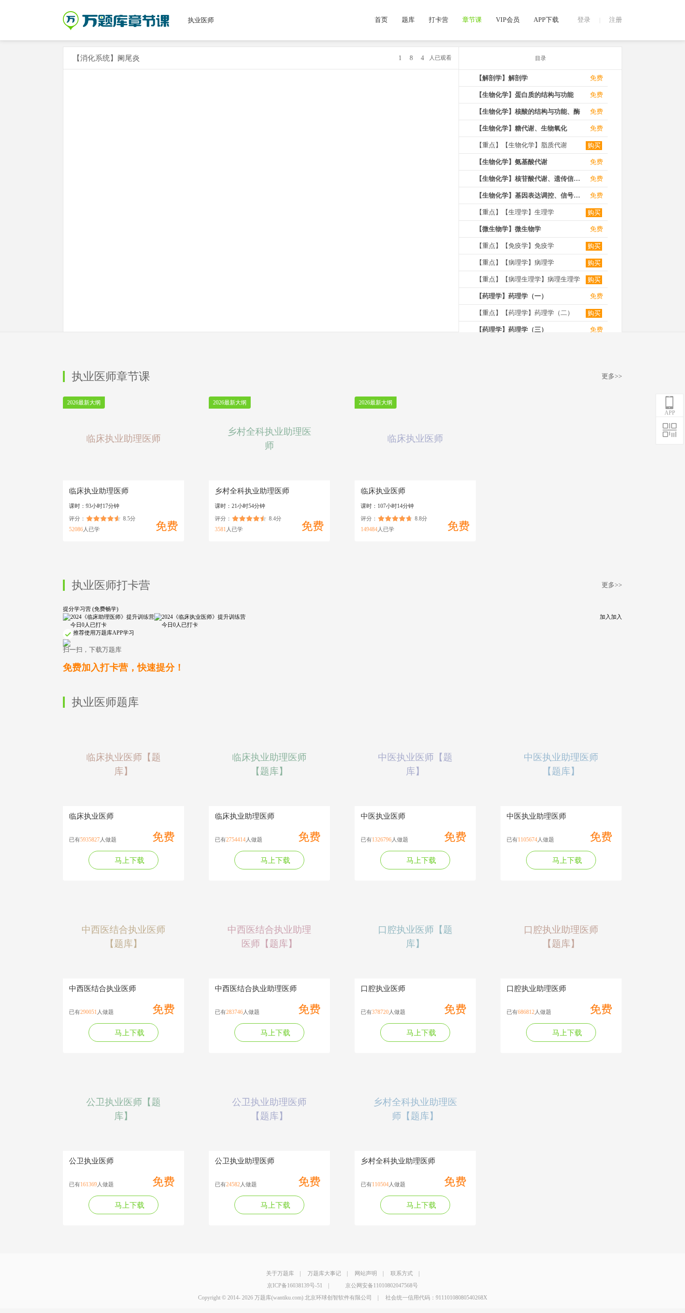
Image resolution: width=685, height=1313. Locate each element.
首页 (381, 19)
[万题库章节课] (116, 14)
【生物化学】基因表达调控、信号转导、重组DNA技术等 (528, 195)
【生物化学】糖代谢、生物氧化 (521, 128)
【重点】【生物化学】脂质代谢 (521, 145)
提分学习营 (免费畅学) (90, 609)
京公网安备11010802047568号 (381, 1285)
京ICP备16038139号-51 (294, 1285)
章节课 (472, 19)
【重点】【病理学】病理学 (515, 262)
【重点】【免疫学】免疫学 (515, 245)
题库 (408, 19)
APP (669, 413)
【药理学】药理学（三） (512, 329)
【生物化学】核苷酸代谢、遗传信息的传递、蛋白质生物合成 (528, 178)
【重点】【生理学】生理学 (515, 212)
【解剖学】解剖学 (502, 78)
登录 (583, 19)
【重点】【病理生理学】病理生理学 (528, 279)
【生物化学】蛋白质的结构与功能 (525, 94)
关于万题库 (280, 1273)
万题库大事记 (324, 1273)
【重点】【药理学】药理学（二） (525, 312)
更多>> (612, 376)
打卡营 (438, 19)
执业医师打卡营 (111, 585)
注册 (615, 19)
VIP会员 (508, 19)
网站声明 (366, 1273)
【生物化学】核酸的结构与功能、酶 (528, 111)
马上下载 (129, 860)
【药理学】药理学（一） (512, 296)
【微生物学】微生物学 (508, 229)
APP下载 (546, 19)
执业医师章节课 (111, 376)
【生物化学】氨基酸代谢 (512, 161)
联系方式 (401, 1273)
